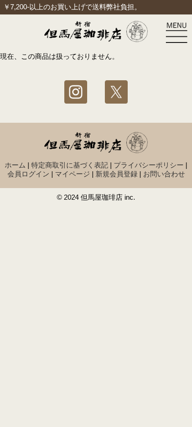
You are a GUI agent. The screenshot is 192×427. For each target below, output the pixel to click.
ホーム (15, 165)
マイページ (72, 174)
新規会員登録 (116, 174)
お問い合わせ (164, 174)
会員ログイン (28, 174)
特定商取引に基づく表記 (69, 165)
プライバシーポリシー (149, 165)
